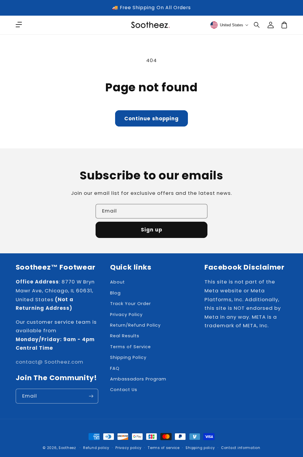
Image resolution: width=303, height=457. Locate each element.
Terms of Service (130, 347)
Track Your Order (130, 304)
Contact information (240, 447)
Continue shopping (151, 118)
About (117, 282)
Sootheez (67, 447)
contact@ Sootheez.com (49, 361)
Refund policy (96, 447)
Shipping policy (200, 447)
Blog (115, 293)
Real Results (124, 336)
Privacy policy (128, 447)
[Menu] (18, 25)
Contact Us (123, 390)
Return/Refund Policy (135, 325)
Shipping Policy (128, 357)
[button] (257, 25)
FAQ (115, 368)
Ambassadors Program (138, 379)
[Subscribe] (91, 396)
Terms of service (164, 447)
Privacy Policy (126, 314)
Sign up (151, 229)
